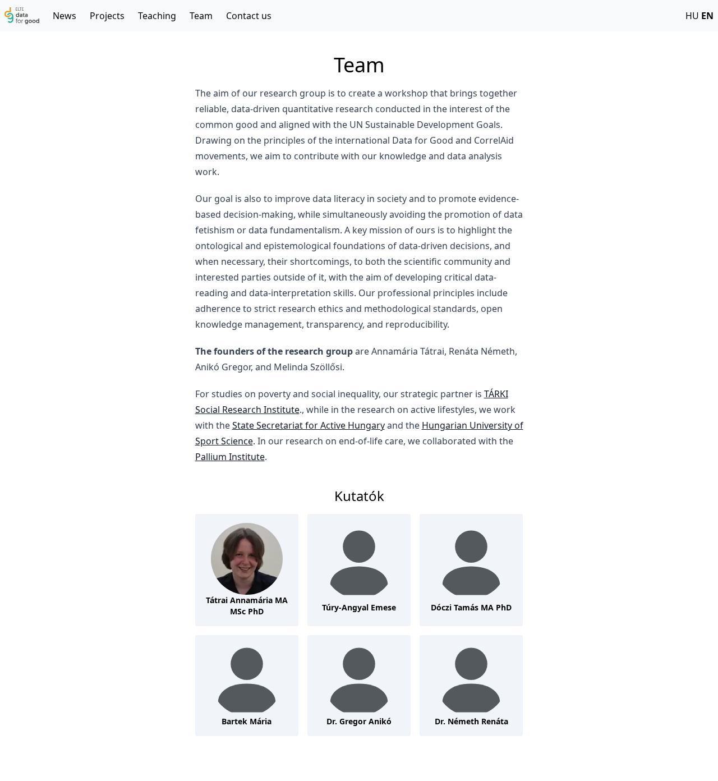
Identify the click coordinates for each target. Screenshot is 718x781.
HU (692, 16)
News (64, 16)
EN (707, 16)
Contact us (248, 16)
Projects (107, 16)
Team (201, 16)
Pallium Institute (230, 457)
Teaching (157, 16)
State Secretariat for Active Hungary (308, 425)
